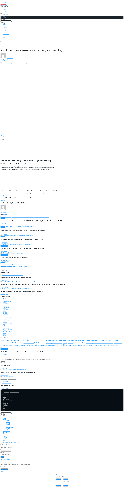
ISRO (93, 345)
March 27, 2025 (4, 243)
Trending (5, 9)
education (5, 313)
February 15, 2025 (5, 252)
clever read (75, 345)
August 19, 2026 (4, 368)
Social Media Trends (7, 400)
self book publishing (117, 345)
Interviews (5, 403)
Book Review (6, 306)
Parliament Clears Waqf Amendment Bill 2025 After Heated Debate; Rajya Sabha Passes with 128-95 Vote (33, 221)
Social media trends (7, 329)
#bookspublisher (17, 343)
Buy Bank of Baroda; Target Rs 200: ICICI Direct (14, 266)
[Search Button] (11, 21)
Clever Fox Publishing (14, 392)
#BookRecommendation (71, 340)
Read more (3, 361)
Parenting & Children (7, 323)
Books (4, 398)
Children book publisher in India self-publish (42, 345)
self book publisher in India (108, 345)
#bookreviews (113, 341)
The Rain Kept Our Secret (8, 379)
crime (4, 311)
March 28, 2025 (4, 234)
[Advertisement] (39, 37)
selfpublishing (6, 346)
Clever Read (10, 58)
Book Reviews (4, 245)
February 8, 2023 (4, 59)
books (121, 343)
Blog (4, 408)
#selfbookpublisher (79, 343)
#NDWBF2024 (59, 343)
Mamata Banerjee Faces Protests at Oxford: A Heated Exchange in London (23, 230)
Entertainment (6, 314)
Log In (2, 471)
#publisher (65, 343)
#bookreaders (57, 341)
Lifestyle (5, 322)
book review (110, 343)
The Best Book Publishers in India (17, 346)
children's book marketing (17, 345)
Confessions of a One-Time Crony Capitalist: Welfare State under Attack (23, 248)
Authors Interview (7, 301)
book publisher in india (102, 343)
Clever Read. (3, 4)
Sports (4, 330)
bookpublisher (93, 343)
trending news (25, 346)
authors (88, 343)
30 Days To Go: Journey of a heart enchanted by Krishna (18, 372)
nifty (95, 345)
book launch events (7, 304)
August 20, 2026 (4, 355)
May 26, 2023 (4, 280)
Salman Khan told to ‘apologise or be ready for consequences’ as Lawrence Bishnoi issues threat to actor (33, 284)
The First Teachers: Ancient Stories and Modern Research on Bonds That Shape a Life (26, 352)
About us (5, 406)
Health (4, 319)
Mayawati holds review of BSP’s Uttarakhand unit (16, 278)
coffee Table (6, 309)
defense (5, 312)
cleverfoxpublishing (59, 345)
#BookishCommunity (37, 340)
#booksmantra (6, 343)
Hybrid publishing (7, 320)
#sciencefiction (70, 343)
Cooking (7, 429)
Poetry (4, 324)
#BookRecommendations (88, 340)
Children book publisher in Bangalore (28, 345)
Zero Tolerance (5, 365)
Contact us (5, 405)
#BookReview (102, 340)
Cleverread (6, 392)
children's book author (8, 345)
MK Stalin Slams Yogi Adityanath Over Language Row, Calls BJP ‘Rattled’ (23, 239)
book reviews (117, 343)
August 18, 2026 (4, 375)
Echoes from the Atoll (7, 386)
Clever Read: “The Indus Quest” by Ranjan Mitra (15, 257)
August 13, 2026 (4, 388)
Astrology (5, 300)
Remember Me (5, 454)
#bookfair (28, 340)
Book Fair (5, 303)
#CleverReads (39, 343)
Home (4, 2)
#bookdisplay (19, 340)
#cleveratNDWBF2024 (29, 343)
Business (5, 308)
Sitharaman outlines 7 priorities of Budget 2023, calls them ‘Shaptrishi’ (22, 291)
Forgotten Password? (5, 459)
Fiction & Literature (7, 317)
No (65, 479)
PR (3, 401)
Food (4, 318)
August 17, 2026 (4, 381)
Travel (4, 333)
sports (10, 346)
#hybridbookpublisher (51, 343)
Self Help (5, 326)
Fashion (5, 315)
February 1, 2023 (4, 294)
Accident (5, 298)
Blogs (4, 302)
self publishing (6, 328)
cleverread (70, 345)
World (4, 335)
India (91, 345)
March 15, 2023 (4, 287)
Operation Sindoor (99, 345)
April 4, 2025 (3, 224)
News (4, 404)
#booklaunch (47, 340)
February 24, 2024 (5, 261)
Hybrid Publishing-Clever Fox (83, 345)
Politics (5, 46)
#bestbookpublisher (8, 340)
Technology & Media (7, 331)
